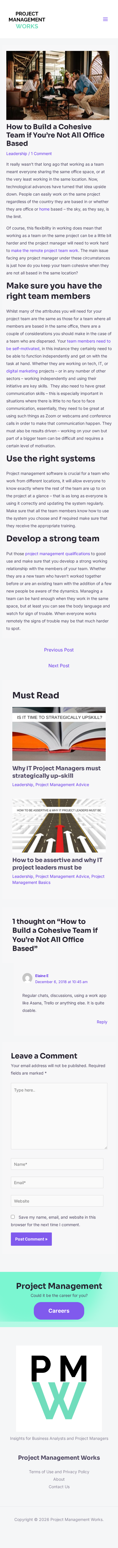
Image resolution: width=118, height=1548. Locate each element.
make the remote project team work (44, 250)
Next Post (58, 665)
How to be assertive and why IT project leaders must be (57, 864)
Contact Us (59, 1486)
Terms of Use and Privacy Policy (59, 1471)
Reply (102, 1021)
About (59, 1479)
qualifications (77, 553)
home (44, 209)
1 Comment (41, 153)
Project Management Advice (62, 784)
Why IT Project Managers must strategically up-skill (56, 772)
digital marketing (22, 370)
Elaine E (42, 976)
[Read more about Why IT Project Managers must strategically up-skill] (59, 733)
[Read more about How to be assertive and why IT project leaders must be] (59, 825)
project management (44, 553)
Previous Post (59, 650)
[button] (59, 1311)
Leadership (16, 153)
